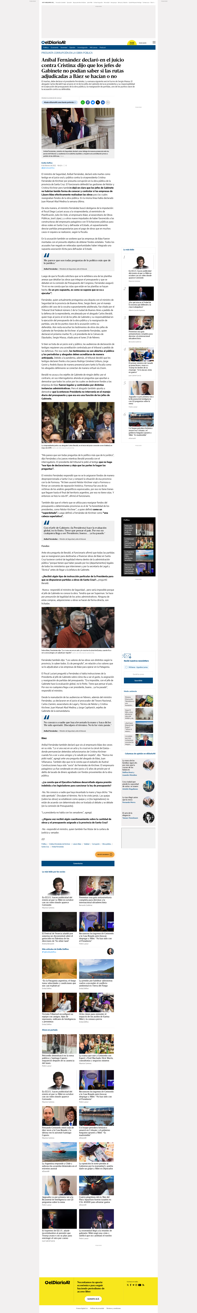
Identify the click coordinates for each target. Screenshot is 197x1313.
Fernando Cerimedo (61, 2)
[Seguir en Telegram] (133, 1285)
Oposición (69, 2)
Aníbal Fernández (58, 847)
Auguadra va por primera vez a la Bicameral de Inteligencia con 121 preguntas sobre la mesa (57, 1199)
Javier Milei (89, 2)
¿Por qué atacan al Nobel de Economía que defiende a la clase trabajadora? (140, 304)
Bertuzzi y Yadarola (122, 2)
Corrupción (96, 844)
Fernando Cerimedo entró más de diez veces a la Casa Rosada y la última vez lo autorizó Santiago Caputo (58, 1131)
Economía (54, 47)
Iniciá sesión (142, 43)
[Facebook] (88, 102)
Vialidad (86, 844)
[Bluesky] (93, 102)
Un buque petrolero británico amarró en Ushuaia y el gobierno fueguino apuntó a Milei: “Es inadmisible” (94, 1131)
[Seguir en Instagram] (136, 1285)
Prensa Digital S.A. (82, 1308)
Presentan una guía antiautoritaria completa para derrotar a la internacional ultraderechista (95, 900)
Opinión (72, 47)
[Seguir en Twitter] (128, 1285)
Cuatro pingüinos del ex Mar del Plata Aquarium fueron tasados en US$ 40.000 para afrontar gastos (95, 1199)
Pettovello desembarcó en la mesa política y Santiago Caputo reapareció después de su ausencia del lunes (58, 1059)
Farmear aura (146, 2)
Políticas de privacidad (97, 1308)
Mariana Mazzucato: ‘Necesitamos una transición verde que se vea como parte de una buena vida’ (129, 701)
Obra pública (106, 844)
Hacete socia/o (132, 43)
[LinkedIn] (103, 102)
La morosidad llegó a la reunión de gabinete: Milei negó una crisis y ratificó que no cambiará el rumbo (95, 1233)
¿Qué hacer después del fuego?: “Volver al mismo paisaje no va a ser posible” (129, 727)
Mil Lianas (93, 47)
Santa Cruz (45, 847)
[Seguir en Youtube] (139, 1285)
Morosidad (106, 2)
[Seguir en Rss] (143, 1285)
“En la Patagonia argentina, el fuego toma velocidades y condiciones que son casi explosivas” (59, 983)
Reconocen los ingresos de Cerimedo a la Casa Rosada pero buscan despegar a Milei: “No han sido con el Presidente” (96, 937)
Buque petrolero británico (79, 2)
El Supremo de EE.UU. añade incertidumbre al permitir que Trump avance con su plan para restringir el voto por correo (57, 1234)
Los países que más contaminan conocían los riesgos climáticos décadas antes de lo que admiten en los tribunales (129, 740)
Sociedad (64, 47)
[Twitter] (98, 102)
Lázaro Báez (77, 844)
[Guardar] (108, 102)
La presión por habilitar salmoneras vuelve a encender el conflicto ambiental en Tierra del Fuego (95, 983)
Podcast (103, 47)
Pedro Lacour (83, 944)
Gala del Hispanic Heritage (135, 2)
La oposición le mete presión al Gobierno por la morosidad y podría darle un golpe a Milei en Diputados (96, 1166)
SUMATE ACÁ (93, 1299)
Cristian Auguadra (98, 2)
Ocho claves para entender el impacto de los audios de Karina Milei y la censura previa (94, 1016)
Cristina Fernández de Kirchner (59, 844)
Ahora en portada (49, 1030)
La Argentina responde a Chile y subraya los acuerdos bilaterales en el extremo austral (59, 1166)
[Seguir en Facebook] (130, 1285)
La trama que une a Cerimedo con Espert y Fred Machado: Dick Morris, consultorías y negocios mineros (96, 1058)
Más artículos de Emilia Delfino (55, 949)
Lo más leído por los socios (53, 872)
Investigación (83, 47)
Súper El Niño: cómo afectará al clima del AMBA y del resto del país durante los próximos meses (129, 714)
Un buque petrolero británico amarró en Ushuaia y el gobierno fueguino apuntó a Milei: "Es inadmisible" (140, 431)
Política (46, 47)
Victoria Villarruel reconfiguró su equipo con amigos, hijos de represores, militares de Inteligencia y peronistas (59, 1018)
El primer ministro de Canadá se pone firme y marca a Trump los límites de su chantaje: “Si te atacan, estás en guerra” (141, 367)
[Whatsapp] (83, 102)
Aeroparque (114, 2)
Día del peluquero (154, 2)
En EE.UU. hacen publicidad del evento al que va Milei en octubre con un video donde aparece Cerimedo (57, 901)
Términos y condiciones (113, 1308)
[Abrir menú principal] (154, 42)
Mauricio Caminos (48, 908)
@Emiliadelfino (48, 168)
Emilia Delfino (46, 163)
